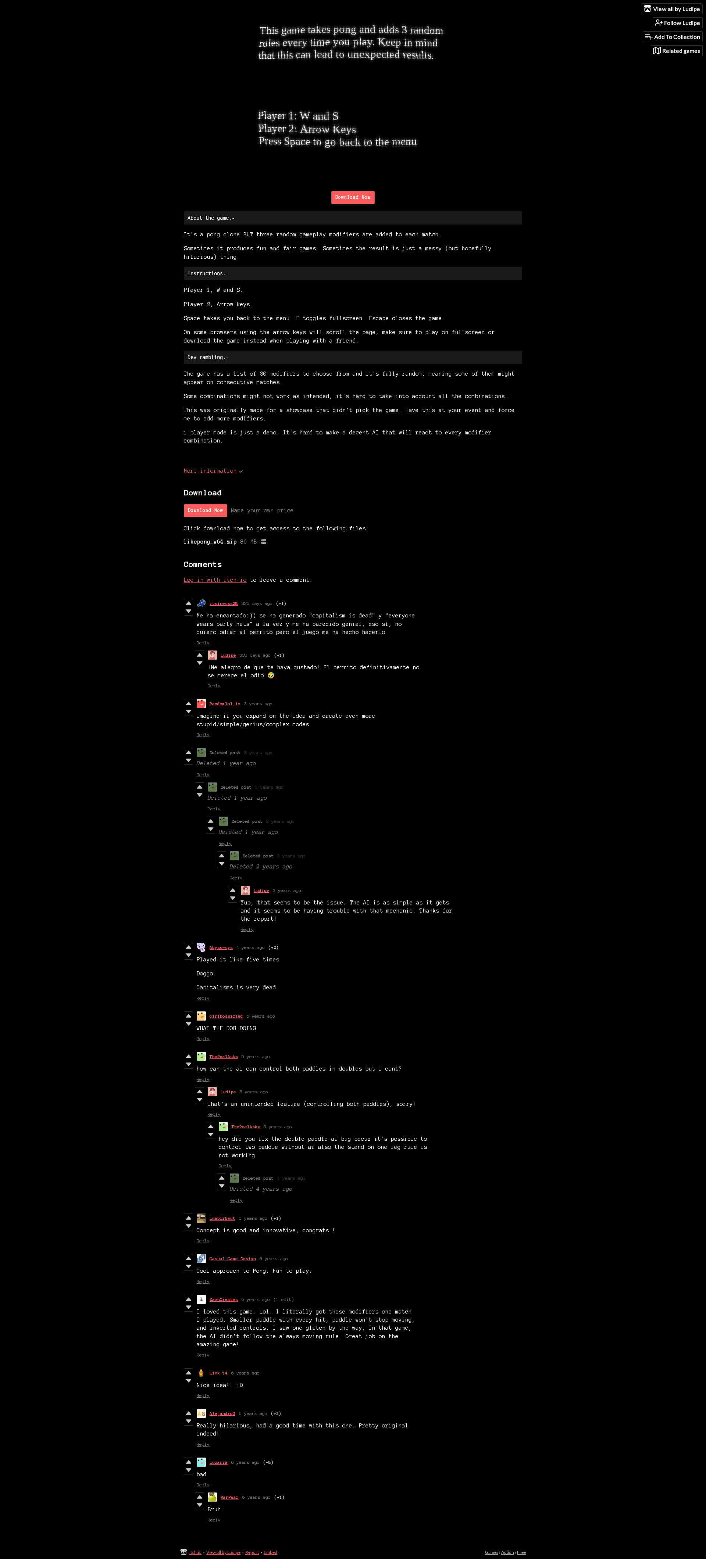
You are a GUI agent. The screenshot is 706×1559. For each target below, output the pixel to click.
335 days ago (255, 655)
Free (521, 1552)
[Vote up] (188, 603)
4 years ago (250, 947)
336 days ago (257, 603)
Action (507, 1552)
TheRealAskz (224, 1056)
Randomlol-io (225, 703)
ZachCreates (224, 1299)
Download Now (353, 197)
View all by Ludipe (223, 1552)
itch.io (195, 1552)
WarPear (230, 1497)
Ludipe (228, 655)
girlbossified (226, 1016)
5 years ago (261, 1016)
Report (252, 1552)
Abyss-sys (221, 947)
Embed (270, 1552)
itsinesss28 (224, 603)
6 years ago (274, 1258)
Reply (203, 642)
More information (210, 471)
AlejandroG (222, 1413)
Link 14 (219, 1372)
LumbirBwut (222, 1218)
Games (491, 1552)
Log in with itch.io (215, 580)
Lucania (219, 1462)
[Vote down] (188, 611)
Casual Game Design (233, 1258)
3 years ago (258, 703)
